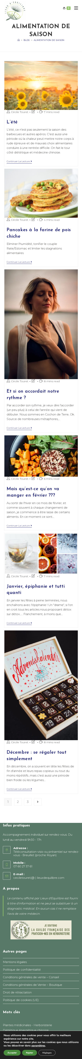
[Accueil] (19, 40)
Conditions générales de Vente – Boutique (32, 985)
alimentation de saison (49, 40)
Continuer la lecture (19, 161)
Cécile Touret (19, 112)
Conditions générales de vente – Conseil (31, 977)
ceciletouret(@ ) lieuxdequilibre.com (38, 878)
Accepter (12, 1052)
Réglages (47, 1052)
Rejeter (29, 1052)
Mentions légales (15, 962)
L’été (12, 122)
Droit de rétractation (17, 992)
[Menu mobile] (74, 8)
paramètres (38, 1045)
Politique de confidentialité (22, 969)
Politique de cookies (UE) (21, 1000)
